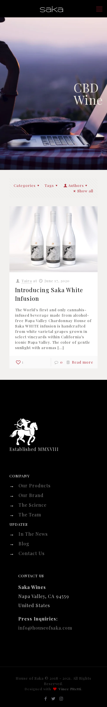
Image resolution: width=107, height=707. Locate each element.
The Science (33, 505)
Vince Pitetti (70, 689)
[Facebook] (46, 698)
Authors (76, 185)
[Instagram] (61, 698)
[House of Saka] (53, 8)
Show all (85, 190)
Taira (26, 280)
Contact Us (32, 553)
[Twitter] (53, 698)
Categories (25, 185)
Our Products (35, 485)
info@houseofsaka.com (45, 628)
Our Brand (31, 495)
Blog (24, 544)
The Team (30, 515)
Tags (49, 185)
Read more (82, 362)
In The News (33, 534)
